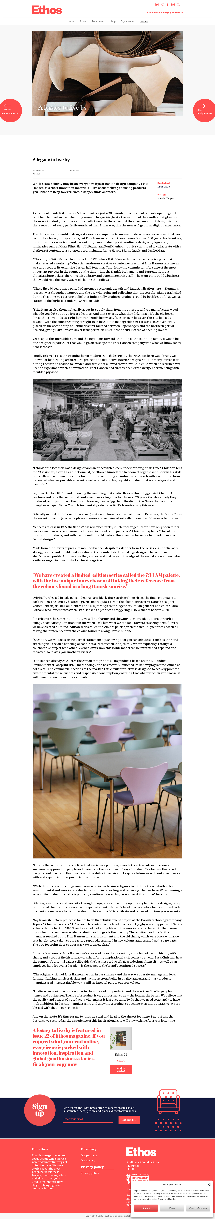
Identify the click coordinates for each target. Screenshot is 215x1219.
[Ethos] (47, 9)
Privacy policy (90, 1173)
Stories (144, 21)
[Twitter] (156, 4)
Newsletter (98, 21)
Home (70, 21)
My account (127, 21)
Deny (172, 1208)
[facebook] (167, 4)
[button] (208, 1184)
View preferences (198, 1208)
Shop (113, 21)
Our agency (88, 1160)
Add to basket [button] (121, 1069)
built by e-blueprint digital (117, 1216)
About (83, 21)
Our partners (89, 1155)
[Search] (178, 4)
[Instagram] (162, 4)
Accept (146, 1208)
